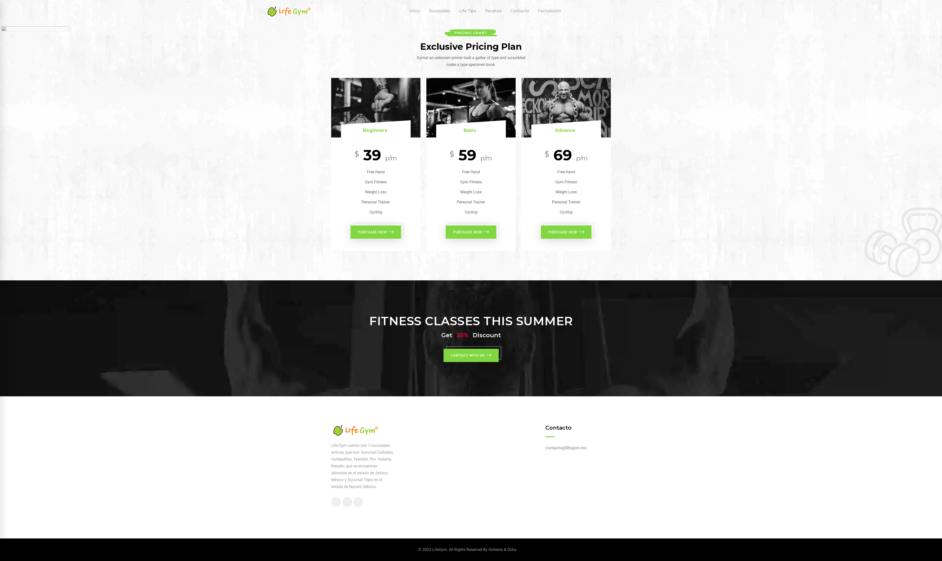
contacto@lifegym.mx (566, 447)
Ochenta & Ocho (502, 549)
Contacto (519, 11)
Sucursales (439, 11)
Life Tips (467, 11)
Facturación (549, 11)
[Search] (661, 11)
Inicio (415, 11)
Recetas (493, 11)
